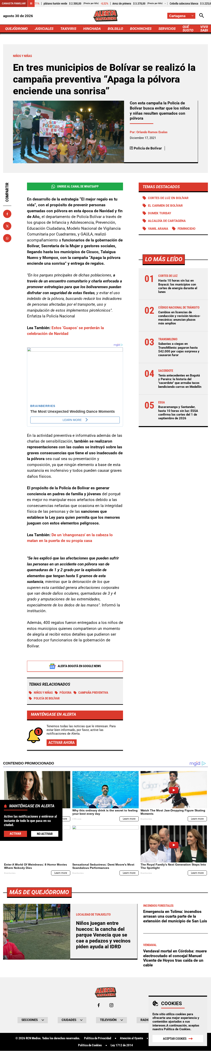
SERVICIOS (167, 29)
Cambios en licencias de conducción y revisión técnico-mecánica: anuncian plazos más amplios (179, 317)
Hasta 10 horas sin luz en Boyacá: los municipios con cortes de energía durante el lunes (177, 286)
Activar (15, 833)
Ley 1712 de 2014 (122, 1045)
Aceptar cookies (174, 1039)
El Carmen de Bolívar (165, 205)
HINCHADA (92, 29)
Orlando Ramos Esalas (152, 132)
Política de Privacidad (97, 1038)
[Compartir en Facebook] (7, 214)
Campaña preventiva (93, 692)
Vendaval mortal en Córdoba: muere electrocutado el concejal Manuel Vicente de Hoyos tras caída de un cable (175, 958)
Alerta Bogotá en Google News (79, 666)
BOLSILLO (115, 29)
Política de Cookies (177, 1029)
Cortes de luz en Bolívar (168, 198)
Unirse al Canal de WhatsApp (78, 186)
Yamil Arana (158, 229)
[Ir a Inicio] (105, 16)
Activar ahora (61, 742)
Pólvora (66, 692)
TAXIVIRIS (68, 29)
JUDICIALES (44, 29)
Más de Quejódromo (39, 892)
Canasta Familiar (14, 3)
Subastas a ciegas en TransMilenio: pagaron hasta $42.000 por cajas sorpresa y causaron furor (178, 349)
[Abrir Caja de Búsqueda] (201, 16)
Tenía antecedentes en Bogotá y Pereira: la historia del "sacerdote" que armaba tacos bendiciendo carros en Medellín (179, 381)
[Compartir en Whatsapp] (7, 238)
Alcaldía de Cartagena (167, 221)
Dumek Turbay (159, 213)
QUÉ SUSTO (188, 28)
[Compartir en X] (7, 226)
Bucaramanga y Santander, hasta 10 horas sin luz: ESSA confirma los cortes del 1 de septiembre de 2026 (178, 412)
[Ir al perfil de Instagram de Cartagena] (111, 1005)
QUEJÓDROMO (16, 29)
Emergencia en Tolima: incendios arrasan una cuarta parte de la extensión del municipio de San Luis (175, 916)
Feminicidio (186, 229)
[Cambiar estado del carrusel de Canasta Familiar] (31, 3)
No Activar (45, 834)
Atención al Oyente (131, 1038)
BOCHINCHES (140, 29)
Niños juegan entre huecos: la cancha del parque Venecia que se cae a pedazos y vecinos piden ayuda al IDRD (103, 935)
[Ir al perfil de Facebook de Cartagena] (99, 1005)
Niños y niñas (43, 692)
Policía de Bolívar (47, 698)
